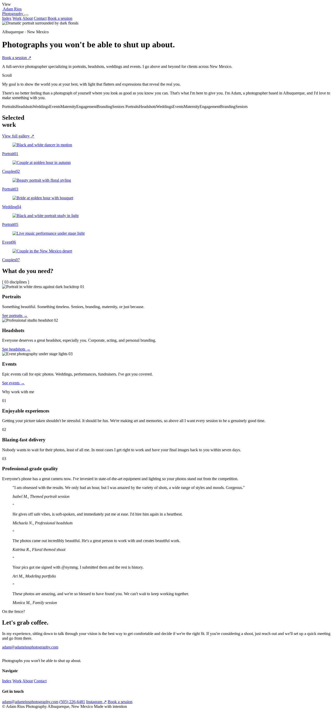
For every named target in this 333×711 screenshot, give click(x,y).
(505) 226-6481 (72, 702)
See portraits (15, 315)
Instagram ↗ (96, 702)
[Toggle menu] (26, 15)
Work (17, 18)
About (27, 18)
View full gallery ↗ (18, 136)
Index (6, 18)
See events (13, 383)
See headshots (16, 349)
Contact (40, 18)
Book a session (60, 18)
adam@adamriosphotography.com (30, 647)
